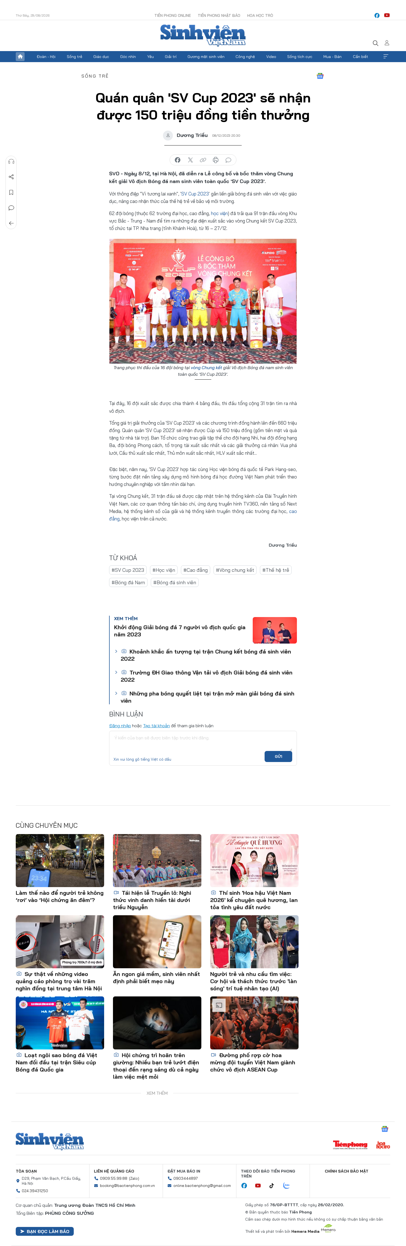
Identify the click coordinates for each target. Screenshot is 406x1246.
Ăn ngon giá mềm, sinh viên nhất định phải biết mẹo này (156, 977)
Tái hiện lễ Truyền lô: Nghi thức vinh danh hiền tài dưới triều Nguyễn (152, 900)
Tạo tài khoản (156, 725)
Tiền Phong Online (172, 15)
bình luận (228, 160)
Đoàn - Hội (46, 56)
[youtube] (387, 15)
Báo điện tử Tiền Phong (203, 36)
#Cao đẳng (195, 570)
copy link (203, 160)
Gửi (278, 756)
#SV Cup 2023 (128, 570)
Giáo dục (101, 56)
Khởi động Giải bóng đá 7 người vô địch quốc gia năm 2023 (180, 631)
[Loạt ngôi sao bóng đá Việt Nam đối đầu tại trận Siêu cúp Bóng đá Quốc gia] (60, 1022)
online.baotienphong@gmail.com (202, 1185)
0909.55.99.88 (113, 1178)
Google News (320, 76)
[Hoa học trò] (383, 1145)
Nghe (11, 161)
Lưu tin (11, 192)
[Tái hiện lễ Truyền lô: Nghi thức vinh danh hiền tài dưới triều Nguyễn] (157, 860)
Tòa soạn (26, 1171)
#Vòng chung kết (235, 570)
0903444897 (185, 1178)
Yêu (150, 56)
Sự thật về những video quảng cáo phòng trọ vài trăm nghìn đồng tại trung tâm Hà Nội (59, 981)
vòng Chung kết (206, 367)
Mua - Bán (332, 56)
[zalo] (289, 1186)
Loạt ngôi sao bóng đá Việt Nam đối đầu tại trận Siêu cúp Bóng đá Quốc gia (56, 1062)
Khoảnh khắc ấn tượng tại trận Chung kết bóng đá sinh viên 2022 (206, 655)
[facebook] (377, 15)
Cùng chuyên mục (47, 825)
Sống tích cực (299, 56)
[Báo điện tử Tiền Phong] (350, 1145)
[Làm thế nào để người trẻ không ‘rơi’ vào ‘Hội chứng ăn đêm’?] (60, 860)
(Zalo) (134, 1178)
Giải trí (170, 56)
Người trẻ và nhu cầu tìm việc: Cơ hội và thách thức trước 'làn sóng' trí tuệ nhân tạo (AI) (253, 981)
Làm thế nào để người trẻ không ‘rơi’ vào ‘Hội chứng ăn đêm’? (60, 896)
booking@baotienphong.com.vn (127, 1185)
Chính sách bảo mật (346, 1171)
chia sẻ (177, 160)
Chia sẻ (11, 176)
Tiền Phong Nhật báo (219, 15)
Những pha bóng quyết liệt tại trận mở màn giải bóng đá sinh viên (207, 697)
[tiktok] (274, 1185)
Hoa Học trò (260, 15)
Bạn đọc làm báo (48, 1231)
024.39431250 (35, 1190)
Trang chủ (20, 56)
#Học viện (163, 570)
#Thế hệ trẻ (275, 570)
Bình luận (11, 207)
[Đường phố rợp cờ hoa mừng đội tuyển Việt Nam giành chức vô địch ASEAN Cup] (254, 1022)
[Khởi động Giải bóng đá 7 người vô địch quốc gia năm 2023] (275, 630)
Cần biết (360, 56)
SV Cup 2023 (195, 194)
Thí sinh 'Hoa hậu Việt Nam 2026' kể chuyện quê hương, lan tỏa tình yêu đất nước (254, 900)
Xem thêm (385, 56)
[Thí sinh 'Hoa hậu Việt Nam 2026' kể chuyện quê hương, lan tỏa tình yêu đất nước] (254, 860)
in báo (215, 160)
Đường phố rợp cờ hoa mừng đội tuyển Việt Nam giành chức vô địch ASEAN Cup (252, 1062)
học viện (219, 213)
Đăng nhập (120, 725)
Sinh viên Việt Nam (50, 1141)
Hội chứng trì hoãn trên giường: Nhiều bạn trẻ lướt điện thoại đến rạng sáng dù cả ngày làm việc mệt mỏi (156, 1066)
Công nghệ (245, 56)
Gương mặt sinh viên (206, 56)
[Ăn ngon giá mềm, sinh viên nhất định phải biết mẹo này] (157, 941)
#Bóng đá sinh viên (174, 582)
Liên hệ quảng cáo (114, 1171)
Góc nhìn (128, 56)
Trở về (11, 223)
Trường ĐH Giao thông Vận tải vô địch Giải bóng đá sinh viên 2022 (206, 676)
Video (271, 56)
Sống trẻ (74, 56)
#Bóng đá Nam (128, 582)
